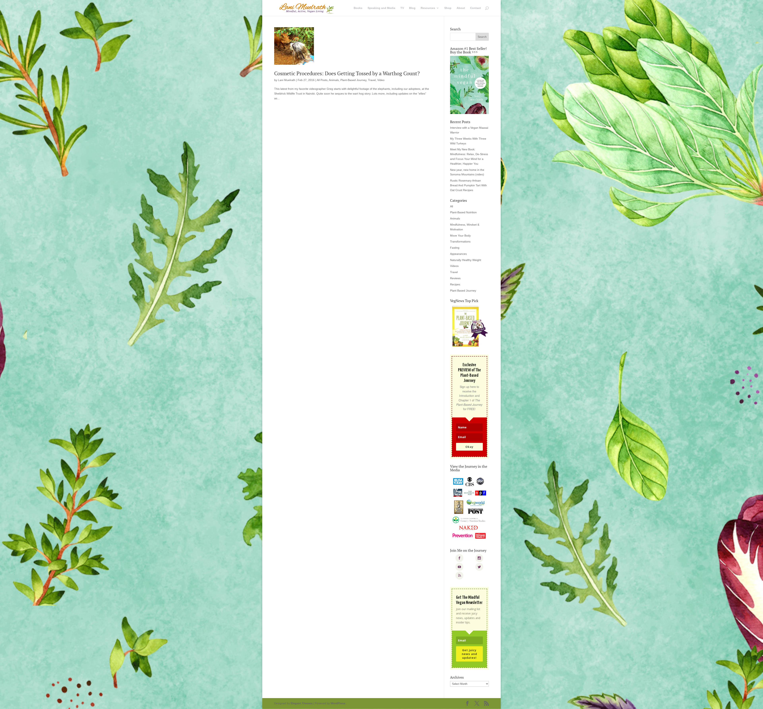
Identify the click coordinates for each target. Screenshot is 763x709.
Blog (412, 8)
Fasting (454, 247)
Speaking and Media (381, 8)
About (461, 8)
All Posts (322, 80)
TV (402, 8)
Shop (447, 8)
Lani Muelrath (286, 80)
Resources (428, 8)
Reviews (455, 278)
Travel (372, 80)
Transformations (460, 241)
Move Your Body (460, 235)
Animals (334, 80)
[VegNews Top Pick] (469, 326)
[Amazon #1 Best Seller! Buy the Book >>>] (469, 85)
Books (358, 8)
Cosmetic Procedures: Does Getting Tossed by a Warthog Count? (347, 73)
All (451, 206)
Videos (454, 266)
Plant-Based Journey (353, 80)
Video (380, 80)
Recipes (455, 284)
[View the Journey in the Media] (469, 508)
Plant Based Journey (463, 290)
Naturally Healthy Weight (465, 260)
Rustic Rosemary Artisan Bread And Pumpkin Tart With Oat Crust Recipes (468, 185)
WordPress (338, 703)
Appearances (458, 253)
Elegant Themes (302, 703)
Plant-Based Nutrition (463, 212)
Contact (475, 8)
